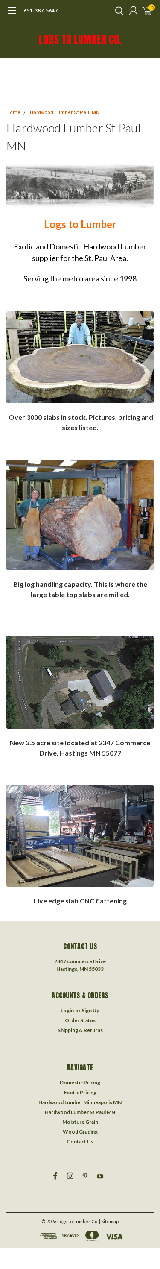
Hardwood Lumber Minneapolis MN (80, 1102)
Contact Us (80, 1141)
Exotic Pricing (80, 1092)
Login (67, 1010)
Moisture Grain (80, 1122)
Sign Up (90, 1010)
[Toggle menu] (11, 15)
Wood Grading (80, 1131)
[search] (117, 10)
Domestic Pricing (80, 1082)
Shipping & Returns (80, 1030)
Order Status (80, 1020)
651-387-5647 (40, 10)
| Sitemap (109, 1221)
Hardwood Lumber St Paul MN (64, 112)
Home (13, 112)
